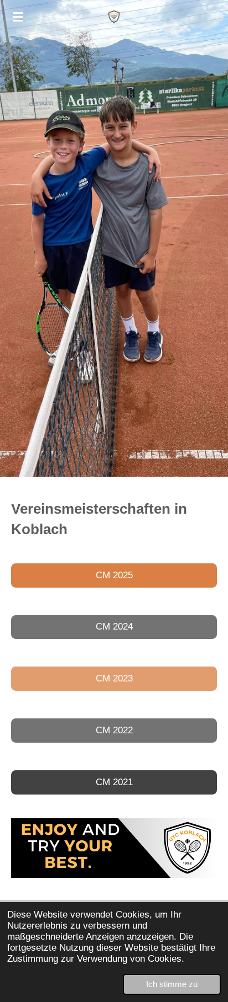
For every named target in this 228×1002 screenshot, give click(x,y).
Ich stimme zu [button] (172, 984)
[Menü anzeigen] (18, 17)
